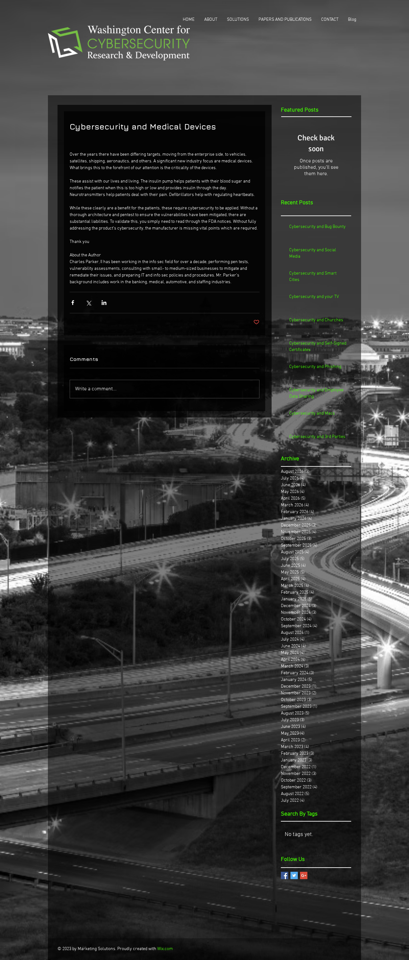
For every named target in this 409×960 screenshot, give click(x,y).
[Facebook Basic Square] (284, 875)
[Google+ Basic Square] (303, 875)
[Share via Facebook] (73, 303)
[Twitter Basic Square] (294, 875)
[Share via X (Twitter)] (88, 303)
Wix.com (165, 949)
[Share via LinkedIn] (104, 303)
